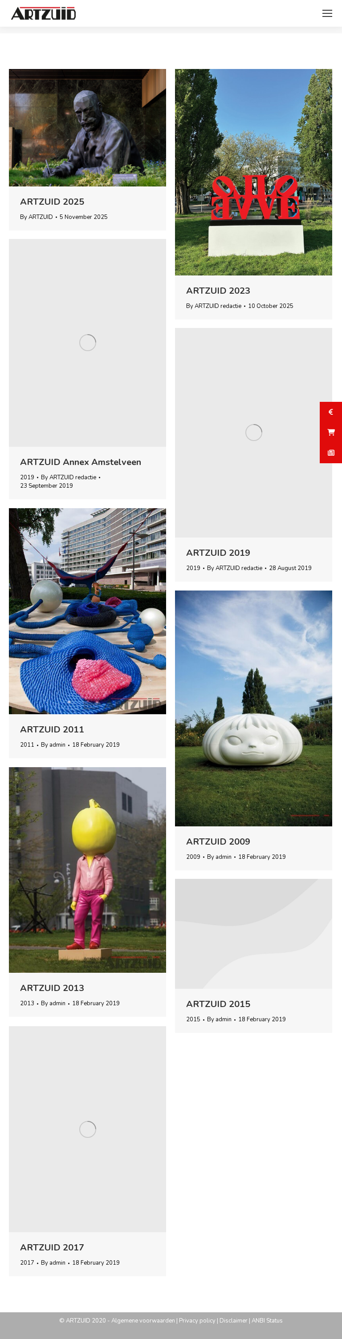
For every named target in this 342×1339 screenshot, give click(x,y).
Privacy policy (197, 1321)
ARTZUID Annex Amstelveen (80, 462)
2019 (27, 477)
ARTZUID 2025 (52, 202)
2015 (193, 1019)
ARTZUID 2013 (52, 988)
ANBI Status (267, 1321)
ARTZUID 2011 (52, 730)
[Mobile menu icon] (327, 13)
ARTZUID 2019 (218, 553)
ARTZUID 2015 (218, 1004)
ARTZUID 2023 (218, 291)
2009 (193, 857)
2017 (27, 1263)
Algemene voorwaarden (143, 1321)
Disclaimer (234, 1321)
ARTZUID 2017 (52, 1248)
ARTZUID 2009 (218, 842)
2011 (27, 745)
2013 (27, 1003)
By (36, 217)
